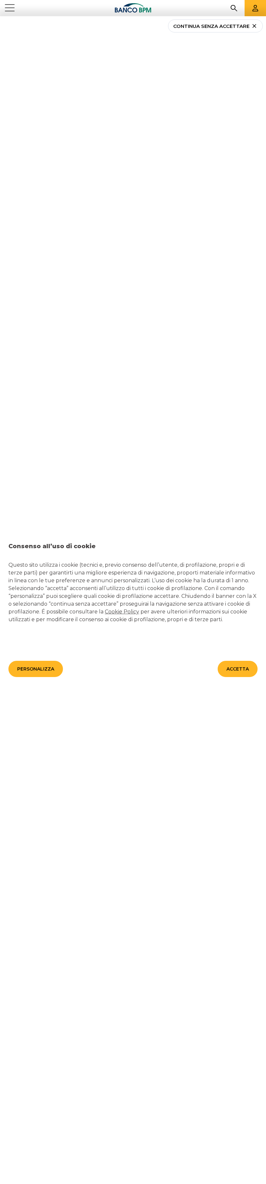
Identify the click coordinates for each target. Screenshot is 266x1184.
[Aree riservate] (255, 8)
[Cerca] (233, 8)
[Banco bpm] (133, 8)
